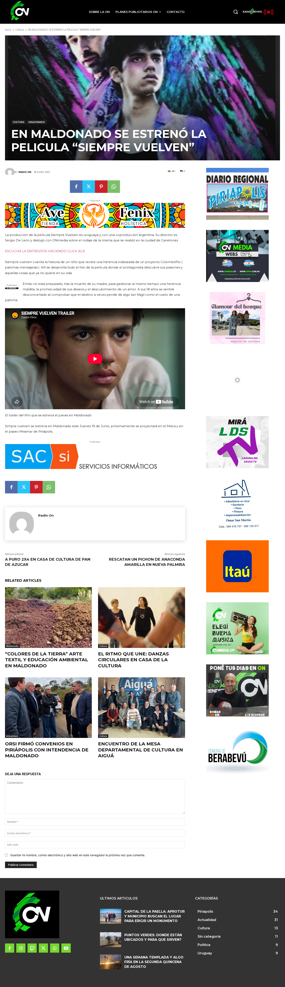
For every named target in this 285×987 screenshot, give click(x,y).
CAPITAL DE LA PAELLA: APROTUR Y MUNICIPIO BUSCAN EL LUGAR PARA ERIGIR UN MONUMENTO (154, 916)
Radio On (25, 172)
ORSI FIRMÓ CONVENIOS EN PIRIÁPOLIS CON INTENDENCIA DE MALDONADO (46, 750)
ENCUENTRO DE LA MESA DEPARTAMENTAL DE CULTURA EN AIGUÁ (140, 750)
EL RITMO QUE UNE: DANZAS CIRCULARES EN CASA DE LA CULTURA (133, 660)
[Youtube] (66, 948)
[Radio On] (10, 172)
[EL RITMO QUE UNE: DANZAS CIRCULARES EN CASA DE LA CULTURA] (141, 617)
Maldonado (37, 122)
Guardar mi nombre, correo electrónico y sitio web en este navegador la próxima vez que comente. (77, 855)
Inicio (8, 29)
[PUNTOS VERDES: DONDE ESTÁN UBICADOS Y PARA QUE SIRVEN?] (110, 939)
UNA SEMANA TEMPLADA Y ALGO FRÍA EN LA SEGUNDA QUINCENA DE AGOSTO (153, 962)
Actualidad (12, 736)
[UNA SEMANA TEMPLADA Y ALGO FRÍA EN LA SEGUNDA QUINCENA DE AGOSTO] (110, 962)
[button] (236, 12)
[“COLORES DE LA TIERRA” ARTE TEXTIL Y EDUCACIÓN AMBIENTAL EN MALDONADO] (48, 617)
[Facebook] (76, 186)
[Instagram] (20, 948)
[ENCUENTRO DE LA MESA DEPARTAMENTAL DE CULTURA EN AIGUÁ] (141, 707)
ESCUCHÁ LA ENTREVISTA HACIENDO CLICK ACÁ (45, 251)
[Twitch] (32, 948)
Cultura (19, 29)
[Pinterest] (101, 186)
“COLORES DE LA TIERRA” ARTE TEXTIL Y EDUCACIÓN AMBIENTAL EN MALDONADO (46, 660)
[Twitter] (88, 186)
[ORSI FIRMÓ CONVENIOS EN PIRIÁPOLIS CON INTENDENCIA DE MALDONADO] (48, 707)
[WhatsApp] (113, 186)
